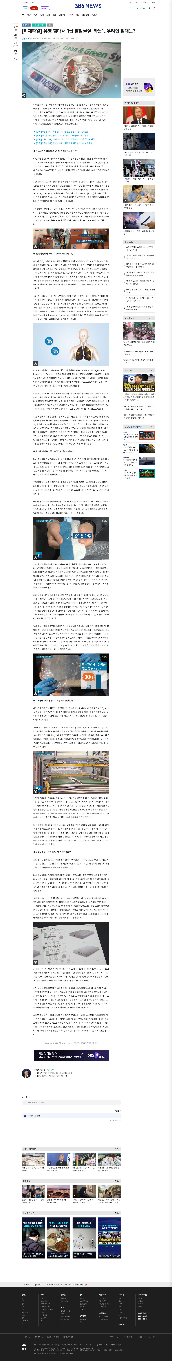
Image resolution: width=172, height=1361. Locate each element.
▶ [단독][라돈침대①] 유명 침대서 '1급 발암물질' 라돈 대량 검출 (60, 131)
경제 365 (83, 1307)
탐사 (81, 1322)
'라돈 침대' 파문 (39, 25)
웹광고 (49, 1337)
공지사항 (121, 1324)
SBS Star (141, 1315)
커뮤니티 (140, 1304)
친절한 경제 (83, 1304)
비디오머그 (102, 1294)
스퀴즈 (140, 1307)
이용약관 (56, 1337)
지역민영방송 (129, 1337)
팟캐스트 (140, 1301)
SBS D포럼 (141, 1318)
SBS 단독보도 (84, 1301)
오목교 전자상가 (104, 1319)
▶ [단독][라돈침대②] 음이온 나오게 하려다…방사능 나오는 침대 (60, 135)
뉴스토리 (43, 1318)
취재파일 (85, 15)
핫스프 (125, 445)
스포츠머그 (102, 1298)
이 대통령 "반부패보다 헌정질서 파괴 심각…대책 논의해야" (53, 1073)
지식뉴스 (140, 1298)
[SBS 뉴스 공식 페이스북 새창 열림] (145, 1337)
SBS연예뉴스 (142, 1313)
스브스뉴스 (102, 1312)
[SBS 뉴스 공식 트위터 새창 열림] (149, 1337)
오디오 (62, 1306)
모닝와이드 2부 (45, 1307)
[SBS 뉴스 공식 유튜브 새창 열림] (140, 1337)
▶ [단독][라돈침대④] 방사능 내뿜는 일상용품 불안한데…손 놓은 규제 (63, 143)
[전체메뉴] (22, 15)
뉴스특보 (43, 1321)
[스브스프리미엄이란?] (141, 427)
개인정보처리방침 (68, 1337)
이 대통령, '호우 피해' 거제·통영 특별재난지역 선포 (51, 1076)
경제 (42, 15)
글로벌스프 (126, 458)
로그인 (137, 2)
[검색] (148, 8)
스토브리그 (102, 1307)
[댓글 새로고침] (29, 1097)
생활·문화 (62, 15)
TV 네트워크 (25, 1321)
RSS (120, 1315)
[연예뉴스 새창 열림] (139, 87)
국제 (54, 15)
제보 (120, 1301)
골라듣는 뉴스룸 (65, 1311)
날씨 (120, 1298)
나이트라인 (44, 1315)
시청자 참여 (38, 1337)
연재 (81, 1294)
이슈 (23, 1323)
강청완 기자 (38, 1070)
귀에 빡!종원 (102, 1301)
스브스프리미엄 (142, 1294)
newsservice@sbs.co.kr (86, 1348)
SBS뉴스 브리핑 (65, 1316)
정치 (36, 15)
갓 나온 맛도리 (103, 1316)
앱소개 (121, 1312)
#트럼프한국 (141, 8)
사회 (48, 15)
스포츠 (70, 15)
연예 (77, 15)
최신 (23, 1298)
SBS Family (115, 1337)
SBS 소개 (26, 1337)
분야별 (24, 1294)
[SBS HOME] (153, 2)
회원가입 (145, 2)
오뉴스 (43, 1312)
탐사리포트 (83, 1315)
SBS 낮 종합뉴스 (65, 1319)
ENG (130, 2)
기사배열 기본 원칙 (107, 1350)
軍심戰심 (63, 1298)
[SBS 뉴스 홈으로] (88, 6)
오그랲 (125, 432)
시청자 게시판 (123, 1318)
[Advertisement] (71, 1134)
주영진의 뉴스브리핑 (47, 1309)
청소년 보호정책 (119, 1350)
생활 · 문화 (25, 1312)
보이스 (62, 1314)
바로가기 (121, 1294)
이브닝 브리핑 (64, 1301)
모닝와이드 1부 (45, 1304)
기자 (120, 1309)
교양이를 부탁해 (104, 1304)
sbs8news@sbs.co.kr (90, 1345)
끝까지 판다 (83, 1319)
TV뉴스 (94, 15)
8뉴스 (29, 15)
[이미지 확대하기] (24, 95)
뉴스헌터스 (44, 1301)
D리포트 (82, 1309)
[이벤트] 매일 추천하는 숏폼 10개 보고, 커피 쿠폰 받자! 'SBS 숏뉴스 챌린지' (59, 1284)
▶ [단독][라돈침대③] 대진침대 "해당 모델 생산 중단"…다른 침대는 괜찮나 (65, 139)
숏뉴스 (121, 1307)
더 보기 (117, 1148)
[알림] (153, 8)
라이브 (121, 1304)
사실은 (82, 1298)
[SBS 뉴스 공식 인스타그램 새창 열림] (154, 1337)
